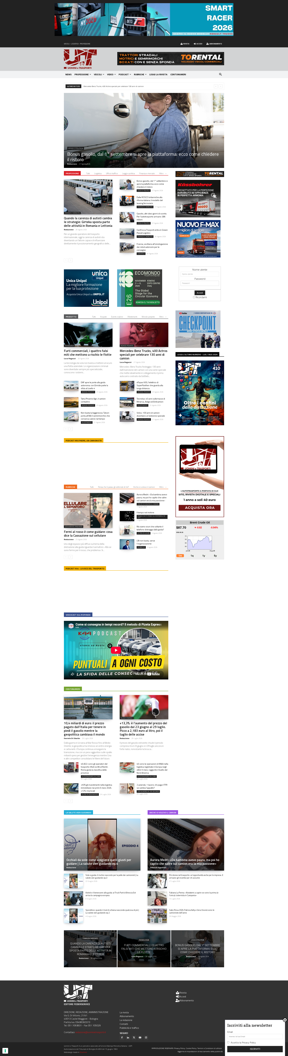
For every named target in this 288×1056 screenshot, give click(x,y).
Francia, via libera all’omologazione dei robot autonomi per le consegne (152, 247)
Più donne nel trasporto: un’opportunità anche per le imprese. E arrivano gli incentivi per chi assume (196, 876)
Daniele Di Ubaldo (72, 738)
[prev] (216, 86)
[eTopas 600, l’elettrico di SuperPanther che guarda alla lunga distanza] (127, 386)
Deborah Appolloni (158, 867)
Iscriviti (255, 1049)
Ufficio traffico (112, 173)
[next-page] (70, 260)
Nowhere (83, 1052)
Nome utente (199, 269)
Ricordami (201, 297)
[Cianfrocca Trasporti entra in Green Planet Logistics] (127, 233)
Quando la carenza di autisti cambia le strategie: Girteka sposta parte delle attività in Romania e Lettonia (88, 222)
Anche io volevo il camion (144, 487)
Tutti (88, 173)
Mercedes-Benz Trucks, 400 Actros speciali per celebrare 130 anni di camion (143, 354)
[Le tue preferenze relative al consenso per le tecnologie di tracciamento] (5, 1051)
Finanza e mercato (77, 148)
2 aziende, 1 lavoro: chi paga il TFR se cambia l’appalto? (152, 786)
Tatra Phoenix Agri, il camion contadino (93, 400)
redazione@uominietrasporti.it (90, 1032)
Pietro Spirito (73, 164)
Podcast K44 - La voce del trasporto (85, 568)
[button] (220, 74)
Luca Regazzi (70, 358)
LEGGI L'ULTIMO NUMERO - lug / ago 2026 (197, 354)
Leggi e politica (128, 173)
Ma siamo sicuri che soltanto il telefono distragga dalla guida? (150, 528)
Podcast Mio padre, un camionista (84, 440)
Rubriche (70, 487)
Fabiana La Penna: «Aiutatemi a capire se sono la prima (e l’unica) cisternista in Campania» (193, 894)
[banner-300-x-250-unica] (86, 306)
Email (230, 1032)
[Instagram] (146, 1037)
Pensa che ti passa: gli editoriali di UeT (113, 487)
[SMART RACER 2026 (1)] (144, 35)
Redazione (69, 229)
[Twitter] (134, 1037)
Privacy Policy (249, 1042)
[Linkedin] (128, 1037)
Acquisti (103, 316)
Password (199, 278)
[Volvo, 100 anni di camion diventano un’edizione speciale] (127, 416)
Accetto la (243, 1042)
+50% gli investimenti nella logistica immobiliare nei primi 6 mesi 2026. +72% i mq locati (96, 787)
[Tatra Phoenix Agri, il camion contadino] (71, 402)
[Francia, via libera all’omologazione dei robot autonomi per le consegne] (127, 248)
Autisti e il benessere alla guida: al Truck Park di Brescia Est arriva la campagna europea (111, 894)
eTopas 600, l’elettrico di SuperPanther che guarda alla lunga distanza (150, 385)
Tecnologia (69, 346)
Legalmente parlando (73, 527)
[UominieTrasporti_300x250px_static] (198, 216)
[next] (220, 86)
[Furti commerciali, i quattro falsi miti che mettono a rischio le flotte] (88, 335)
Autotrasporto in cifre (91, 776)
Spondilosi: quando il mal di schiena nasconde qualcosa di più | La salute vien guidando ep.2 (112, 911)
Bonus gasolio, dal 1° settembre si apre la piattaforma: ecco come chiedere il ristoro (152, 183)
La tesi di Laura (144, 533)
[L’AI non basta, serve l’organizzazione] (127, 544)
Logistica (98, 173)
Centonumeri (73, 689)
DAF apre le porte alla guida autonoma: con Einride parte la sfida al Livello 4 (94, 385)
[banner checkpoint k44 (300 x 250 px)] (198, 347)
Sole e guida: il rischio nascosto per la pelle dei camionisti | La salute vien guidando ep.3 (112, 876)
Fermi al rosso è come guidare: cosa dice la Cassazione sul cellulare (88, 533)
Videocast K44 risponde (78, 614)
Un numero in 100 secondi (148, 791)
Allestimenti (132, 316)
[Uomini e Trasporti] (90, 59)
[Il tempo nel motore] (127, 516)
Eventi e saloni (117, 316)
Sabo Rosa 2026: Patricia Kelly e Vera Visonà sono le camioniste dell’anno (191, 911)
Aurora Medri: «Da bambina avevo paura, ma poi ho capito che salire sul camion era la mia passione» (152, 497)
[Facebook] (122, 1037)
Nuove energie (127, 718)
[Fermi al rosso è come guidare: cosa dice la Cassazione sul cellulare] (88, 510)
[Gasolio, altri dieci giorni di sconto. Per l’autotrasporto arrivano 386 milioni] (127, 217)
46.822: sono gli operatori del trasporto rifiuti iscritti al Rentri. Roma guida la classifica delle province (94, 768)
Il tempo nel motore (145, 512)
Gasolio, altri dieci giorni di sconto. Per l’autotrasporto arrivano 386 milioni (152, 216)
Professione (72, 173)
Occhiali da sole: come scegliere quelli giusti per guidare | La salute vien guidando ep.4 (98, 861)
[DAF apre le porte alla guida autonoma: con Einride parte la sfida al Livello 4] (71, 386)
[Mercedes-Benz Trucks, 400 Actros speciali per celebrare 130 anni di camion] (144, 335)
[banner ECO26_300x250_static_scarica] (139, 306)
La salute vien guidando (78, 812)
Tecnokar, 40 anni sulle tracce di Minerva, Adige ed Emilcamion (151, 400)
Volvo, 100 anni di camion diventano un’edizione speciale (151, 414)
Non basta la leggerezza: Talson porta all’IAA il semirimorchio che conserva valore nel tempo (95, 415)
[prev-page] (66, 260)
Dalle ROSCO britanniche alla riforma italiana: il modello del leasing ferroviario (134, 156)
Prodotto (71, 316)
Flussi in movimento (90, 794)
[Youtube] (140, 1037)
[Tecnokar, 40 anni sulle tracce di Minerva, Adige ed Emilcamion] (127, 402)
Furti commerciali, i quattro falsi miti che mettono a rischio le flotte (87, 352)
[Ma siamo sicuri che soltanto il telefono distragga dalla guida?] (127, 530)
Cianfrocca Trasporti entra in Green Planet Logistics (103, 86)
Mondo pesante (148, 316)
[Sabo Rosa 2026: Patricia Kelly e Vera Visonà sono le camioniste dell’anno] (157, 916)
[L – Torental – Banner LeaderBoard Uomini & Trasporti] (170, 64)
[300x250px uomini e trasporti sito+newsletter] (198, 256)
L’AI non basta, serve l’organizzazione (146, 542)
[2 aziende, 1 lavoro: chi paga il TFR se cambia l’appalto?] (127, 788)
